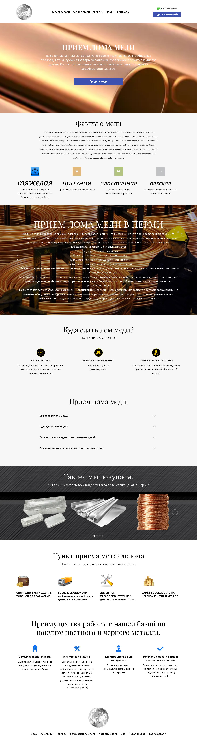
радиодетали (157, 734)
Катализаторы (61, 12)
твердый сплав (108, 734)
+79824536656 (169, 8)
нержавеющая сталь (83, 734)
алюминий (47, 734)
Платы (110, 12)
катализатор (137, 734)
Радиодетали (81, 12)
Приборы (98, 12)
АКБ (123, 734)
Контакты (123, 12)
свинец (62, 734)
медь (34, 734)
